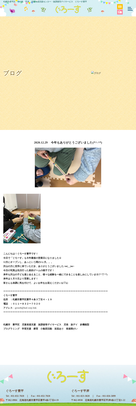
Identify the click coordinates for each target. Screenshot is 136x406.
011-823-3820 (83, 396)
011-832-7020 (17, 396)
